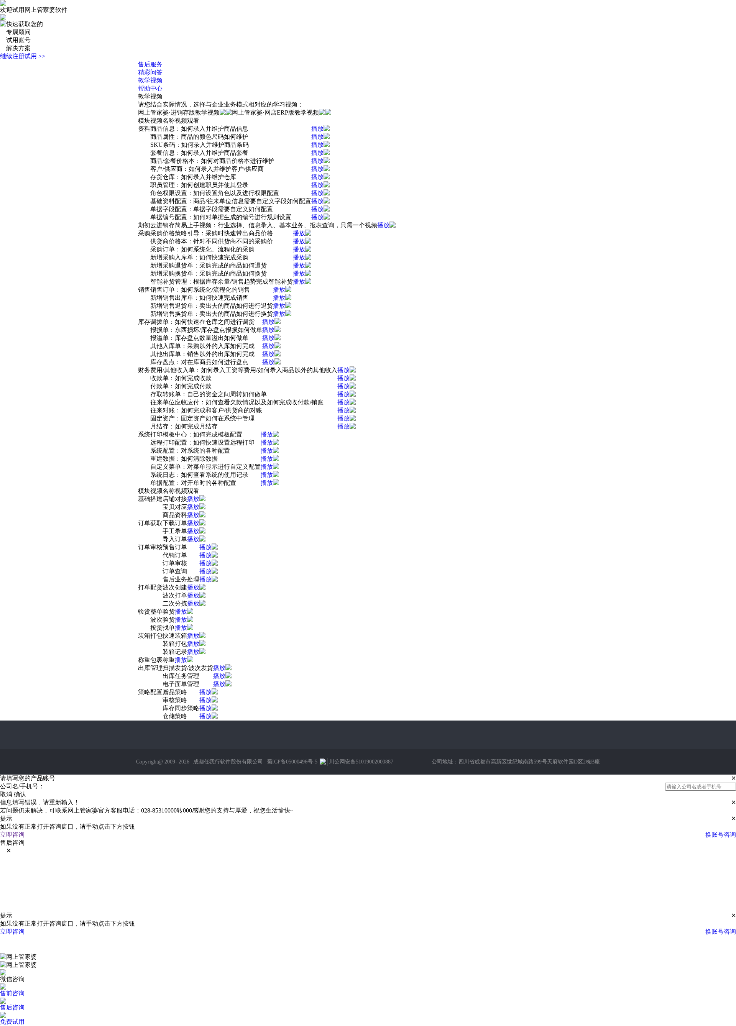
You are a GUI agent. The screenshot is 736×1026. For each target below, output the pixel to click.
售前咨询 (12, 993)
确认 (20, 794)
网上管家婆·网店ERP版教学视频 (275, 112)
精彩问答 (150, 72)
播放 (317, 128)
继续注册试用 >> (22, 56)
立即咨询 (12, 834)
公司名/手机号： (22, 786)
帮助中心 (150, 88)
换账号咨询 (720, 834)
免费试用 (12, 1021)
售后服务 (150, 64)
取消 (6, 794)
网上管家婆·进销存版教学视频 (179, 112)
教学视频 (150, 80)
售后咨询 (12, 1007)
